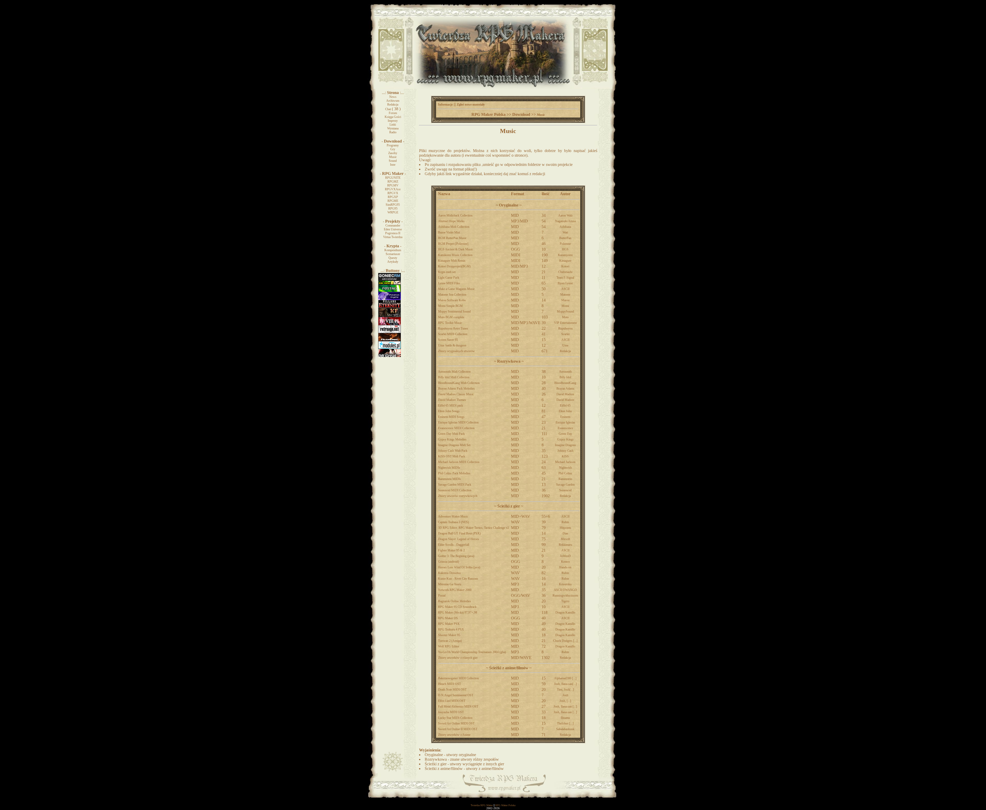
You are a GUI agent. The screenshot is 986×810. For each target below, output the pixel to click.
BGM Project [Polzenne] (453, 244)
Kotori (565, 266)
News (392, 97)
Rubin (565, 522)
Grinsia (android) (448, 561)
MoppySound (565, 311)
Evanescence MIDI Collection (456, 428)
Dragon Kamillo (565, 612)
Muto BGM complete (451, 317)
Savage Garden (565, 484)
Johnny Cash (565, 451)
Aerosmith (565, 371)
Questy (392, 258)
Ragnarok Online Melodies (454, 601)
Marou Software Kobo (452, 300)
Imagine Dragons (565, 445)
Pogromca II (392, 233)
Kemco (565, 561)
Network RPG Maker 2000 (454, 590)
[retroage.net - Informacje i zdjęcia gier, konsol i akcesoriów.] (389, 332)
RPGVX (392, 193)
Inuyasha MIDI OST (451, 712)
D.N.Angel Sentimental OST (455, 695)
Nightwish (565, 467)
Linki (393, 124)
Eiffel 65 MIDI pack (450, 405)
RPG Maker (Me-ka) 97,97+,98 (457, 612)
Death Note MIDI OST (452, 689)
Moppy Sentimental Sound (454, 311)
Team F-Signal (565, 277)
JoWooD (565, 556)
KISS (565, 456)
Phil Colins (565, 473)
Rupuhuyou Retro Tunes (453, 328)
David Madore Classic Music (456, 394)
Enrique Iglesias (565, 422)
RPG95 (392, 208)
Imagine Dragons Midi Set (454, 445)
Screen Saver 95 (448, 340)
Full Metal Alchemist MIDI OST (458, 706)
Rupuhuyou (565, 328)
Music (393, 157)
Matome (565, 294)
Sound (393, 161)
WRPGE (392, 212)
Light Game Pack (448, 277)
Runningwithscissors (565, 595)
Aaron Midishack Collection (455, 215)
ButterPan (565, 238)
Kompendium (392, 250)
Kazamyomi (565, 255)
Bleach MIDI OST (449, 684)
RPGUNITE (393, 178)
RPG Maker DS (448, 618)
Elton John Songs (449, 411)
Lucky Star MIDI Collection (455, 718)
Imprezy (393, 121)
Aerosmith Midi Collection (454, 371)
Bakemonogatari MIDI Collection (458, 678)
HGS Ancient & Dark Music (455, 249)
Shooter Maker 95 (449, 635)
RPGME (392, 201)
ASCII (565, 289)
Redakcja (392, 104)
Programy (393, 145)
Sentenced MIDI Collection (454, 490)
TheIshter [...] (565, 723)
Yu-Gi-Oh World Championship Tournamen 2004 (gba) (472, 652)
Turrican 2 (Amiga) (450, 641)
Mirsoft (565, 539)
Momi (565, 306)
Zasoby (392, 153)
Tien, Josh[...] (565, 689)
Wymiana (393, 128)
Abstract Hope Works (451, 221)
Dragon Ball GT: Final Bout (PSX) (459, 533)
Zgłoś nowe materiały (471, 104)
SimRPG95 (393, 204)
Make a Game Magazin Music (456, 289)
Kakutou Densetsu (449, 573)
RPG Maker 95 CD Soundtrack (457, 607)
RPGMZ (392, 181)
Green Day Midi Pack (451, 434)
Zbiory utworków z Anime (454, 735)
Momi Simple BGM (450, 306)
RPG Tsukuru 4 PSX (451, 629)
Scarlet (565, 334)
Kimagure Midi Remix (452, 260)
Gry (392, 149)
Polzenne (565, 244)
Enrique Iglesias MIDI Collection (458, 422)
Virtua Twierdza (392, 237)
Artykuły (392, 261)
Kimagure (565, 260)
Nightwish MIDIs (449, 467)
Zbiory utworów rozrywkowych (457, 496)
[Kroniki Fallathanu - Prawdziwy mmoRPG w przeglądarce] (389, 316)
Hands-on (565, 567)
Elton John (565, 411)
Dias (565, 533)
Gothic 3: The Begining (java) (456, 556)
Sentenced (565, 490)
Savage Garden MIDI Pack (454, 484)
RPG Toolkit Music (450, 323)
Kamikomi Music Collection (455, 255)
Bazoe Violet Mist (449, 232)
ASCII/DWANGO (565, 590)
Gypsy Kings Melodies (452, 439)
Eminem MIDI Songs (451, 417)
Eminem (565, 417)
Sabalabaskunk (565, 729)
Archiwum (392, 100)
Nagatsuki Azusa (565, 221)
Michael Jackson (565, 462)
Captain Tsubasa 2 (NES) (453, 522)
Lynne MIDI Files (449, 283)
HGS (565, 249)
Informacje (445, 104)
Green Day (565, 434)
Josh (565, 695)
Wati (565, 232)
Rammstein (565, 479)
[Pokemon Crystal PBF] (389, 299)
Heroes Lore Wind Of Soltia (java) (459, 567)
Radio (392, 132)
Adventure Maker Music (453, 516)
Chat (388, 109)
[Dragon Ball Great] (389, 356)
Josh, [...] (565, 701)
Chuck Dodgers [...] (565, 641)
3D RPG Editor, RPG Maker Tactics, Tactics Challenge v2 (473, 528)
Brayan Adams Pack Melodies (456, 388)
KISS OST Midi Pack (451, 456)
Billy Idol (565, 377)
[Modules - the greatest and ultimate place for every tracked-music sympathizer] (389, 348)
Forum (393, 113)
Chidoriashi (565, 272)
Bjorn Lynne (565, 283)
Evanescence (565, 428)
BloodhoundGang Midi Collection (459, 383)
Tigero (565, 601)
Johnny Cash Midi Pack (452, 451)
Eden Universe (393, 229)
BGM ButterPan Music (452, 238)
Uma (565, 345)
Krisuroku (565, 584)
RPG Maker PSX (449, 624)
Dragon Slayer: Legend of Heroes (458, 539)
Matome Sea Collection (452, 294)
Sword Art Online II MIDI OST (457, 729)
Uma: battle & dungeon (452, 345)
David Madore (565, 394)
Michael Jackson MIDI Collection (458, 462)
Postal (441, 595)
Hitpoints (565, 528)
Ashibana (565, 227)
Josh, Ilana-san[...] (565, 684)
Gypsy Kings (565, 439)
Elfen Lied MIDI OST (451, 701)
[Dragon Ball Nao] (389, 283)
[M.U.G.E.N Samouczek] (389, 291)
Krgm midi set (447, 272)
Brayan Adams (565, 388)
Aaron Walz (565, 215)
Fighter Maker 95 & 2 (451, 550)
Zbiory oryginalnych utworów (456, 351)
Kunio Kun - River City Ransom (458, 578)
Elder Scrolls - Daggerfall (453, 545)
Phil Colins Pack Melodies (454, 473)
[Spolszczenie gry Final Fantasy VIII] (389, 324)
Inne (392, 164)
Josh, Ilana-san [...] (565, 706)
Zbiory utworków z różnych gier (458, 658)
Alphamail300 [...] (565, 678)
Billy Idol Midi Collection (453, 377)
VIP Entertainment (565, 323)
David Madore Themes (452, 400)
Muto (565, 317)
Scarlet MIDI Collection (452, 334)
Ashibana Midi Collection (453, 227)
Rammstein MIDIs (449, 479)
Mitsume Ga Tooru (449, 584)
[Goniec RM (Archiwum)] (389, 279)
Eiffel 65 (565, 405)
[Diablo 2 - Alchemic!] (389, 340)
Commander (392, 225)
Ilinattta (565, 718)
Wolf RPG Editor (448, 646)
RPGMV (393, 185)
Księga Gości (393, 117)
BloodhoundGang (565, 383)
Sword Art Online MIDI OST (456, 723)
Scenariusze (393, 254)
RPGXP (393, 197)
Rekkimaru (565, 545)
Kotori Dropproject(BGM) (454, 266)
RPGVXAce (393, 189)
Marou (565, 300)
